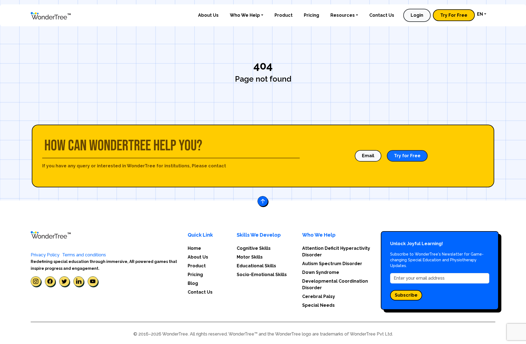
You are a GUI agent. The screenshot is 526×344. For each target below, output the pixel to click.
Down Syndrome (320, 272)
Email (368, 155)
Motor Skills (250, 257)
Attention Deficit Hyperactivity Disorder (336, 251)
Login (417, 15)
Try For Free (453, 15)
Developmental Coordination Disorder (335, 284)
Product (284, 15)
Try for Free (407, 155)
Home (194, 248)
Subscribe (406, 295)
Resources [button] (342, 15)
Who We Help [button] (245, 15)
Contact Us (381, 15)
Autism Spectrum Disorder (332, 263)
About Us (208, 15)
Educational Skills (256, 265)
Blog (193, 283)
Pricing (311, 15)
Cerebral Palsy (318, 296)
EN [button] (480, 14)
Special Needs (318, 305)
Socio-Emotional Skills (262, 274)
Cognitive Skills (254, 248)
